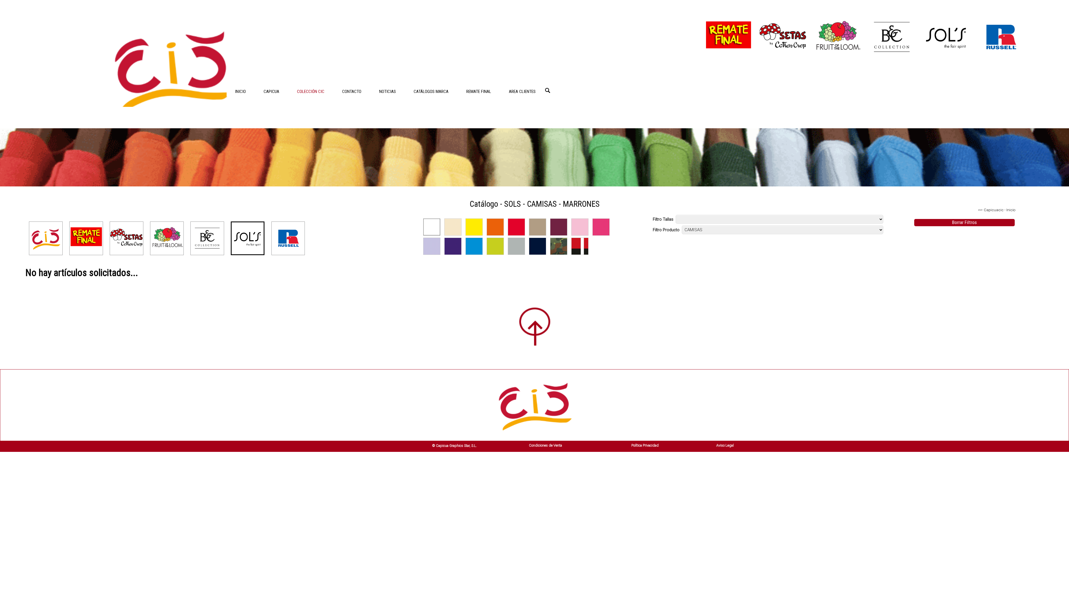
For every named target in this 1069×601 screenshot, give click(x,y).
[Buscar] (547, 90)
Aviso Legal (725, 445)
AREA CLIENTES (522, 91)
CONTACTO (351, 91)
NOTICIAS (387, 91)
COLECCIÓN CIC (310, 91)
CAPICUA (271, 91)
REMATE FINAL (478, 91)
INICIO (240, 91)
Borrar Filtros (964, 222)
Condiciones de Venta (545, 445)
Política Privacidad (645, 445)
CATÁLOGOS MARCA (431, 91)
